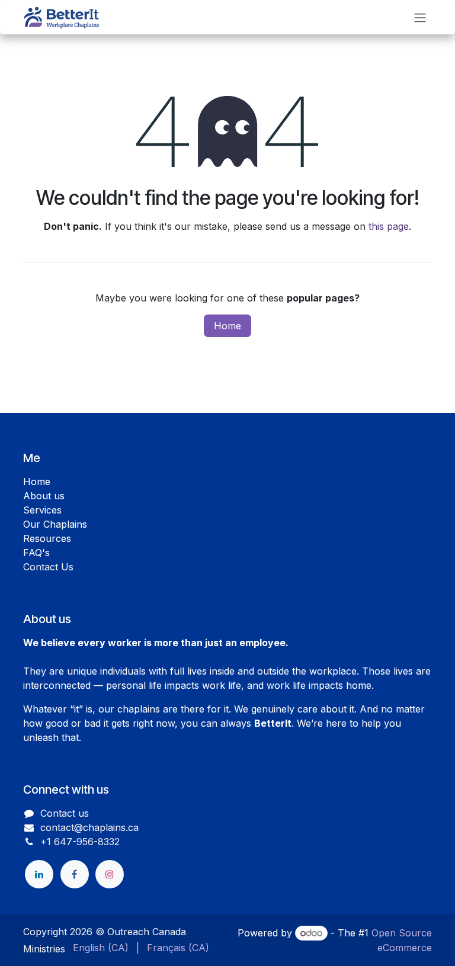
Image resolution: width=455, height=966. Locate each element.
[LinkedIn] (39, 874)
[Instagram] (109, 874)
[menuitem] (101, 948)
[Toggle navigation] (420, 17)
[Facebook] (74, 874)
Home (227, 326)
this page (389, 226)
